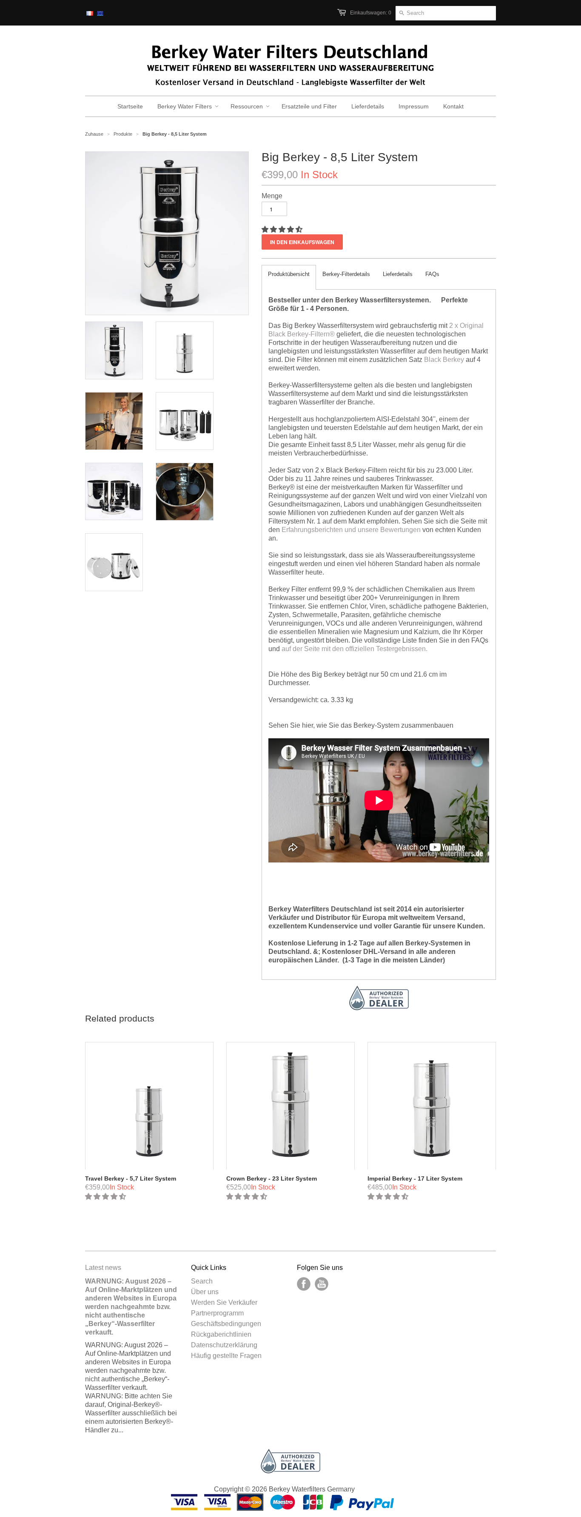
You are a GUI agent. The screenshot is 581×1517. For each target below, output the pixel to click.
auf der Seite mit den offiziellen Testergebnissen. (354, 648)
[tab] (289, 277)
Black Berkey (444, 359)
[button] (283, 229)
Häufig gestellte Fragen (226, 1355)
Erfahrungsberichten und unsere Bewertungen (351, 529)
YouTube (321, 1284)
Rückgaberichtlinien (221, 1334)
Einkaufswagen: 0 (370, 13)
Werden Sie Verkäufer (224, 1302)
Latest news (103, 1267)
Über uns (205, 1291)
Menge (272, 195)
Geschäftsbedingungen (226, 1323)
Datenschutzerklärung (224, 1345)
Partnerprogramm (217, 1313)
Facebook (303, 1284)
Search (202, 1281)
